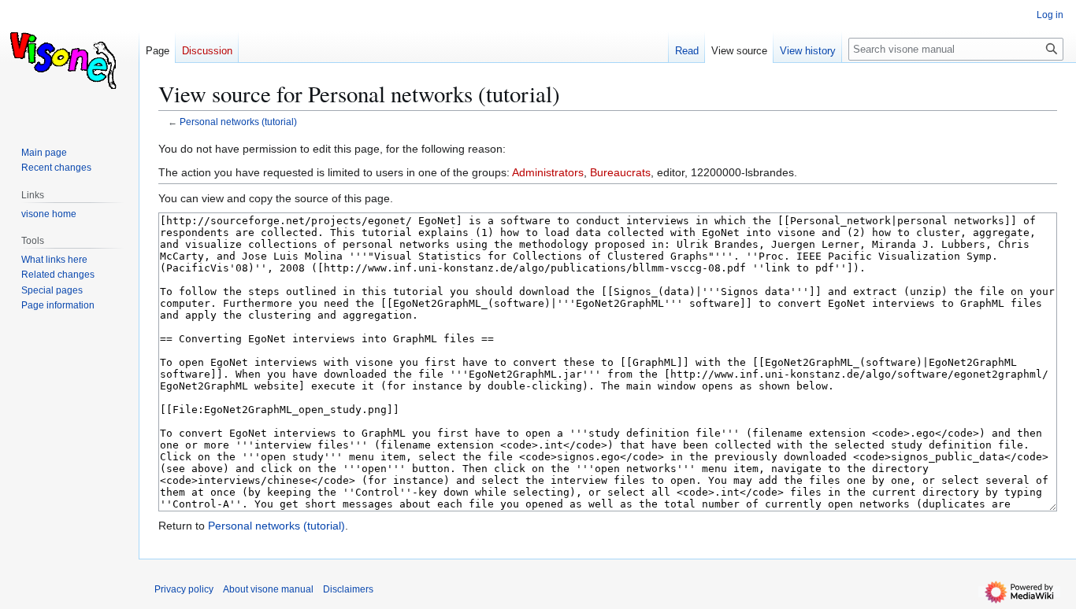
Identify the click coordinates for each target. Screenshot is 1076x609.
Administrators (548, 172)
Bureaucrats (620, 172)
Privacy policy (183, 589)
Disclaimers (348, 589)
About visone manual (268, 589)
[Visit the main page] (69, 63)
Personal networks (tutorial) (238, 121)
